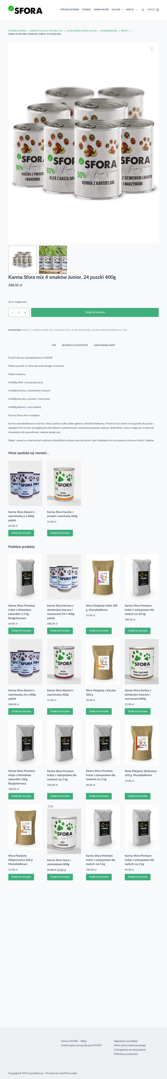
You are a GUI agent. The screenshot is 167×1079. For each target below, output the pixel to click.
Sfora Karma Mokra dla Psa (109, 333)
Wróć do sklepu (137, 15)
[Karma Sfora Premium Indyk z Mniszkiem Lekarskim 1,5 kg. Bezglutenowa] (25, 579)
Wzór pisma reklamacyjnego (130, 1045)
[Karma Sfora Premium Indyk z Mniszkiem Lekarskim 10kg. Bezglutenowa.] (25, 745)
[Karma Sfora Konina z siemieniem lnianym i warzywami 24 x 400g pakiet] (64, 579)
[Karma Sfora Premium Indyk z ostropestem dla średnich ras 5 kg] (64, 745)
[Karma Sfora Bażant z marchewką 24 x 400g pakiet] (25, 664)
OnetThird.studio (68, 1073)
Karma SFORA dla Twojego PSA (52, 333)
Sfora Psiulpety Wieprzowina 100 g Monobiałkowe (20, 863)
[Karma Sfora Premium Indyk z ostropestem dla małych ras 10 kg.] (142, 579)
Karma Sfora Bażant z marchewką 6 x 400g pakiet (21, 519)
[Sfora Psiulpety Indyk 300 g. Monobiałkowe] (103, 579)
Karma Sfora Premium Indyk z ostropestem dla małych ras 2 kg (139, 863)
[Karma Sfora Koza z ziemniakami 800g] (64, 834)
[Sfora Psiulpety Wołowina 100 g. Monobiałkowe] (142, 745)
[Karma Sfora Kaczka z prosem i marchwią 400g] (64, 486)
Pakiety (26, 333)
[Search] (121, 11)
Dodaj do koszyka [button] (21, 536)
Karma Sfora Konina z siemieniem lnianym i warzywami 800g (138, 697)
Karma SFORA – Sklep (74, 1041)
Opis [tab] (54, 348)
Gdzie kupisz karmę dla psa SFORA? (81, 1045)
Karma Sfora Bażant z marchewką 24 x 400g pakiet (22, 697)
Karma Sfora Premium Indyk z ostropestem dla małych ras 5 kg (100, 863)
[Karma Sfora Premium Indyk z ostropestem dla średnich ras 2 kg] (103, 745)
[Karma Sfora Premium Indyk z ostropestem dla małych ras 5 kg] (103, 830)
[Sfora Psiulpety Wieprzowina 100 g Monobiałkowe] (25, 830)
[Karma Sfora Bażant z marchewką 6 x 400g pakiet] (25, 486)
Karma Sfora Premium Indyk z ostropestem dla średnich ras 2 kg (100, 778)
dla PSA (103, 11)
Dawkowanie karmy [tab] (104, 348)
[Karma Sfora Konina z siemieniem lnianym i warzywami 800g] (142, 664)
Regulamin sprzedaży (126, 1041)
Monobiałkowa (81, 333)
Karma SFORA (88, 11)
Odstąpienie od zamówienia (130, 1049)
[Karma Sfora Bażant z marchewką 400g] (64, 664)
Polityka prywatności (126, 1054)
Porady (73, 11)
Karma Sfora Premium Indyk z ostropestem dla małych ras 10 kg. (139, 612)
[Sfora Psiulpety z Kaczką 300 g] (103, 664)
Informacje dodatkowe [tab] (75, 348)
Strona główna (56, 11)
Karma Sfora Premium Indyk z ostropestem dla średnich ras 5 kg (61, 778)
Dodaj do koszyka (95, 315)
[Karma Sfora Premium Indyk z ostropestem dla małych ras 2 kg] (142, 830)
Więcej (117, 11)
